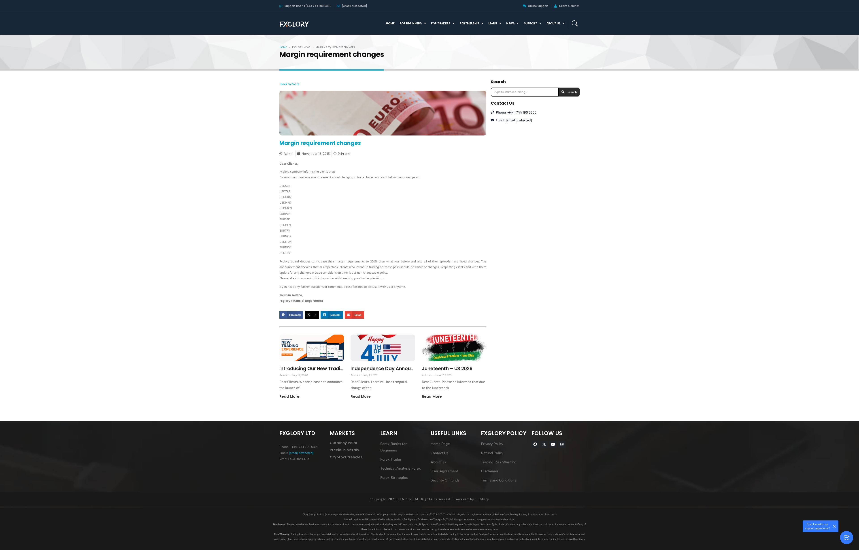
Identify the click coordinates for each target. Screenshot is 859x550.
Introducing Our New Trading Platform (311, 368)
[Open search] (575, 23)
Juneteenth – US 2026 (447, 368)
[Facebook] (535, 444)
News (510, 23)
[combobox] (525, 92)
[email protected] (301, 453)
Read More (289, 396)
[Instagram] (562, 444)
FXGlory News (301, 47)
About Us (553, 23)
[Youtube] (553, 444)
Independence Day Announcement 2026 (383, 368)
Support (530, 23)
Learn (492, 23)
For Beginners (411, 23)
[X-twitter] (544, 444)
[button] (291, 315)
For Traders (441, 23)
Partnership (469, 23)
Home (390, 23)
